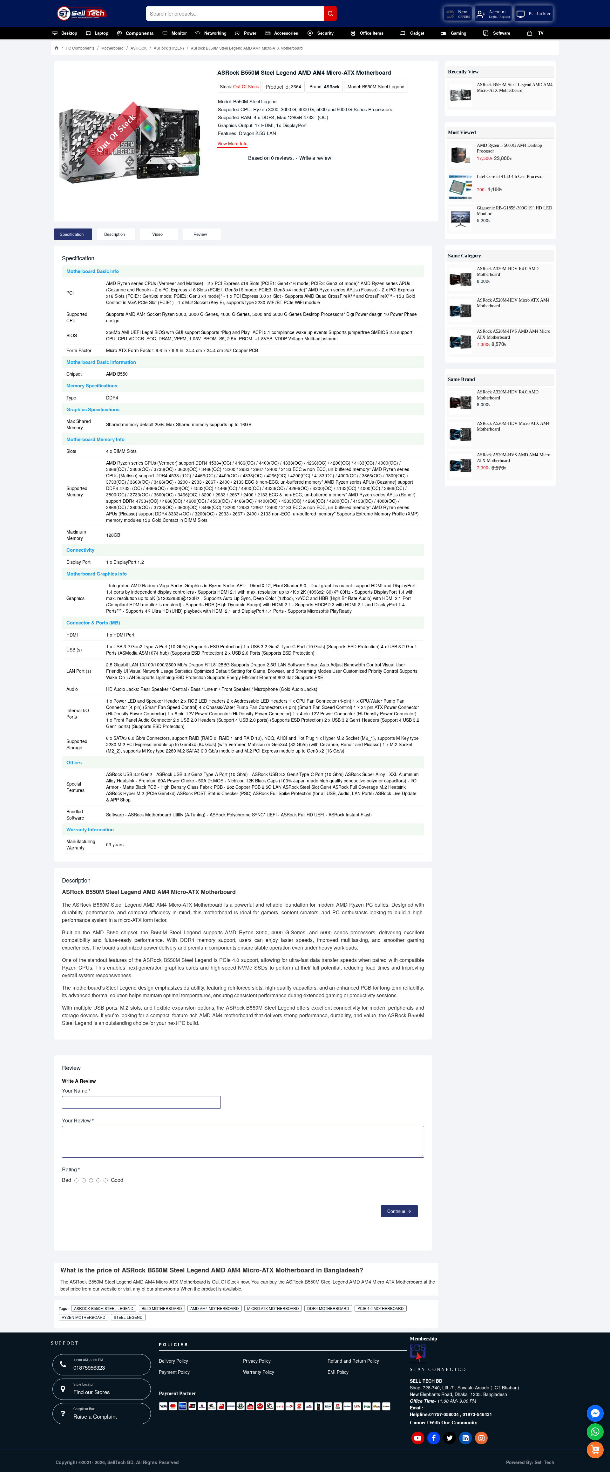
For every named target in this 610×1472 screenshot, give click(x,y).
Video (157, 234)
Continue (396, 1211)
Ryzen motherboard (83, 1317)
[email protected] (441, 1407)
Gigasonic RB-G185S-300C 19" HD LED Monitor (514, 211)
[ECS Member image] (418, 1354)
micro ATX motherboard (273, 1308)
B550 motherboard (162, 1308)
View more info (232, 144)
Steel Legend (128, 1317)
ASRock (331, 87)
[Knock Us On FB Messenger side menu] (595, 1413)
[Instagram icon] (481, 1438)
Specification (72, 234)
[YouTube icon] (417, 1438)
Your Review (76, 1120)
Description (114, 234)
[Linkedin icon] (465, 1438)
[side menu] (595, 1450)
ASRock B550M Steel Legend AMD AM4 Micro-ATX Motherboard (514, 87)
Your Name (74, 1090)
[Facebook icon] (433, 1438)
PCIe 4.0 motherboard (380, 1308)
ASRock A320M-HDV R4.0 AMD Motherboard (508, 271)
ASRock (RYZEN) (169, 48)
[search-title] (330, 13)
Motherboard (112, 48)
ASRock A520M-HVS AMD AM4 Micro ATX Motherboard (513, 334)
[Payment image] (275, 1406)
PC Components (80, 48)
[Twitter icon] (449, 1438)
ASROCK (139, 48)
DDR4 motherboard (328, 1308)
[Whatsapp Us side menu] (595, 1432)
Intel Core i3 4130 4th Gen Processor (510, 176)
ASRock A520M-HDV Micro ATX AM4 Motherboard (513, 303)
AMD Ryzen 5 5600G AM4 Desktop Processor (509, 148)
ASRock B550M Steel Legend (103, 1308)
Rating (69, 1169)
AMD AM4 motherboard (214, 1308)
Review (200, 234)
